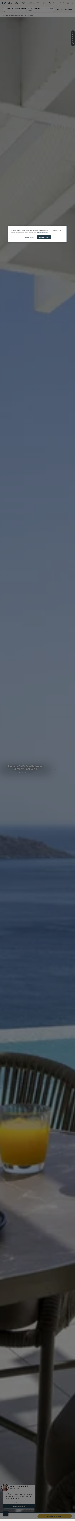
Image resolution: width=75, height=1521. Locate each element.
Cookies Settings (29, 237)
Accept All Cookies (44, 237)
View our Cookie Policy (42, 232)
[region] (37, 234)
